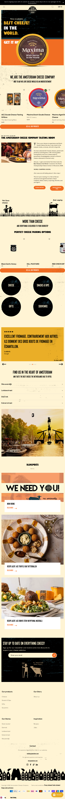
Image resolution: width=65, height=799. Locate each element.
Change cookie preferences (7, 788)
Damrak (4, 727)
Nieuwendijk (6, 739)
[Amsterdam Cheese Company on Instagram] (27, 765)
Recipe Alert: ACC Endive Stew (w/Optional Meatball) (24, 621)
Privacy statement (48, 785)
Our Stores (6, 719)
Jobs (35, 727)
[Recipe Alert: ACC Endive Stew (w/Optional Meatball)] (32, 598)
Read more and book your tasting (57, 188)
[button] (2, 797)
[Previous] (4, 364)
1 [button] (29, 364)
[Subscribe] (54, 655)
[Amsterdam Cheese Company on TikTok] (34, 765)
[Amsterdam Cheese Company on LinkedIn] (37, 765)
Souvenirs (5, 708)
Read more (10, 508)
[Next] (61, 364)
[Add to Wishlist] (24, 90)
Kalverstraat (6, 735)
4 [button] (34, 364)
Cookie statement (56, 785)
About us (37, 697)
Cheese (4, 697)
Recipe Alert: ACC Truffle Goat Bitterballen (22, 567)
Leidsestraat (6, 731)
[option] (32, 344)
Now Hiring (11, 504)
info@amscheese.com (32, 761)
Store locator (6, 724)
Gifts (3, 704)
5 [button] (35, 364)
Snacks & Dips (6, 700)
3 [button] (32, 364)
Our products (7, 692)
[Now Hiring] (32, 487)
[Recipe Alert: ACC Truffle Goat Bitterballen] (32, 539)
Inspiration (38, 719)
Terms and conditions (37, 785)
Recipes (36, 724)
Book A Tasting (13, 797)
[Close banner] (63, 2)
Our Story (38, 692)
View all (32, 468)
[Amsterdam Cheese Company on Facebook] (30, 765)
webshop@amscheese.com (33, 754)
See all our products (32, 127)
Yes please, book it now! (39, 187)
